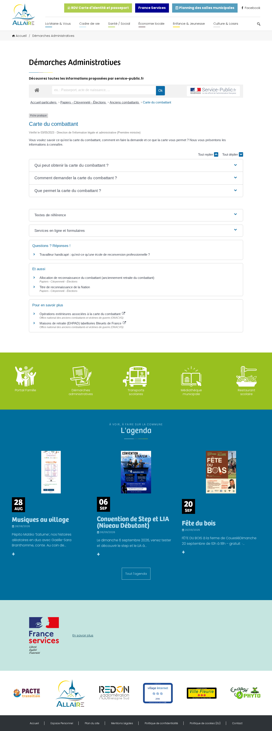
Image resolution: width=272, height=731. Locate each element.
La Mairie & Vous (58, 23)
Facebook (252, 8)
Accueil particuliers (43, 102)
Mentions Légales (122, 723)
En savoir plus (82, 635)
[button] (136, 165)
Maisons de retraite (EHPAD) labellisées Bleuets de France (81, 323)
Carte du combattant (157, 102)
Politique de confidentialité (161, 723)
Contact (237, 723)
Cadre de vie (89, 23)
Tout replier (206, 154)
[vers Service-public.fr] (213, 91)
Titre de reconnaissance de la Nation (65, 287)
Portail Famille (25, 390)
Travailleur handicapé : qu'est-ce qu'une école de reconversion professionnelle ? (95, 254)
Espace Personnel (62, 723)
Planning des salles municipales (206, 8)
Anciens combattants (125, 102)
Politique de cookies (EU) (205, 723)
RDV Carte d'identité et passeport (100, 8)
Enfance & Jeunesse (189, 23)
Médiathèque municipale (191, 392)
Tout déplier (230, 154)
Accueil (21, 36)
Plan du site (92, 723)
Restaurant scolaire (246, 392)
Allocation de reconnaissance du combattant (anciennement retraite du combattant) (97, 278)
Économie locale (151, 23)
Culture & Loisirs (225, 23)
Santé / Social (119, 23)
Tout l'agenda (136, 573)
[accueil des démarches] (37, 90)
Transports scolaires (136, 392)
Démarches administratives (81, 392)
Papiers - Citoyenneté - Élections (83, 102)
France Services (152, 8)
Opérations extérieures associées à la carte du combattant (80, 314)
